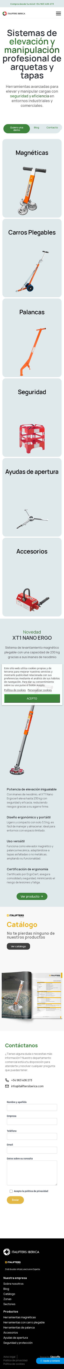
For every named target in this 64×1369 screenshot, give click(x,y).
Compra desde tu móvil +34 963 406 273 (32, 3)
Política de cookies (15, 690)
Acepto (32, 698)
